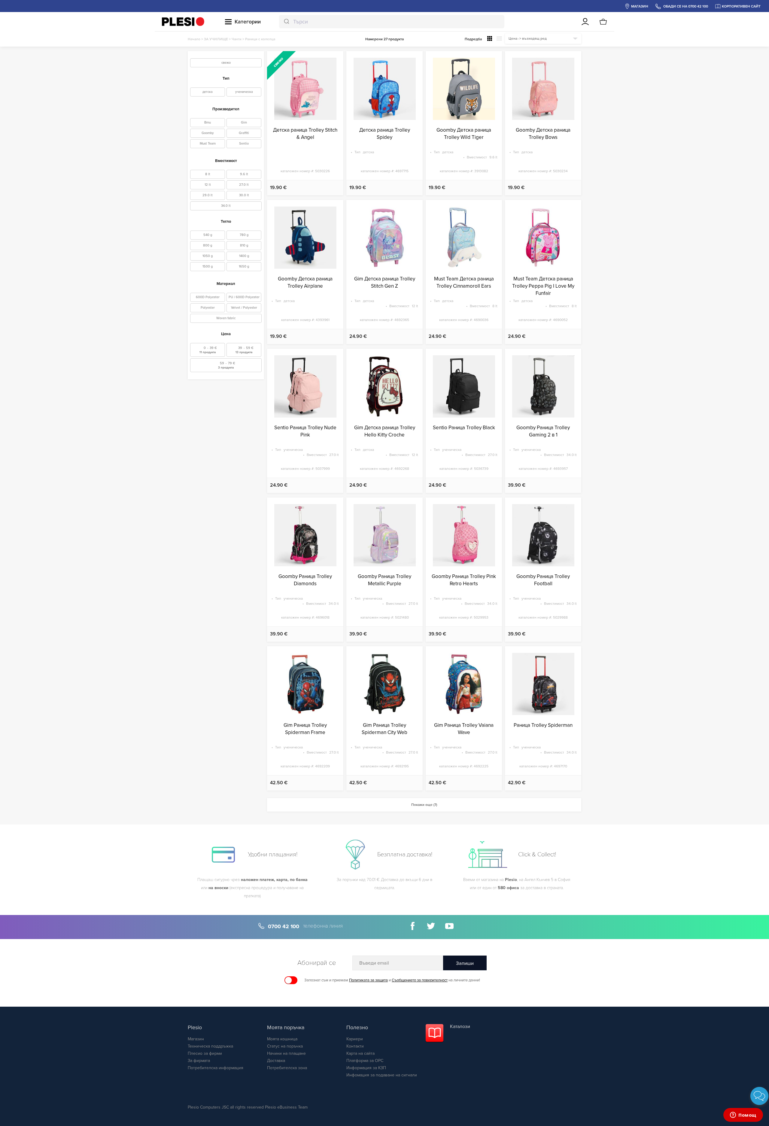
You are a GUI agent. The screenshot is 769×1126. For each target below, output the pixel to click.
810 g (244, 245)
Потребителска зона (287, 1067)
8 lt (207, 174)
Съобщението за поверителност (420, 980)
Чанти (237, 39)
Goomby (208, 133)
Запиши (465, 963)
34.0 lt (226, 206)
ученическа (244, 92)
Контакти (355, 1046)
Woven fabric (226, 318)
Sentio (244, 143)
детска (207, 92)
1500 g (207, 266)
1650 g (244, 266)
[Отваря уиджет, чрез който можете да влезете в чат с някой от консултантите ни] (743, 1115)
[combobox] (391, 21)
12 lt (208, 185)
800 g (207, 245)
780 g (244, 235)
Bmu (207, 122)
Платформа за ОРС (364, 1060)
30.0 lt (244, 195)
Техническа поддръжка (210, 1046)
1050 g (207, 256)
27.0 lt (244, 185)
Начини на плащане (286, 1053)
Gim (244, 122)
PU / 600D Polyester (244, 297)
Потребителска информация (215, 1067)
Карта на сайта (360, 1053)
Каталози (460, 1026)
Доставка (276, 1060)
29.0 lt (207, 195)
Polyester (208, 308)
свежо (226, 63)
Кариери (354, 1039)
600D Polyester (208, 297)
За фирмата (199, 1060)
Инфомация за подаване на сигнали (381, 1075)
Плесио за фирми (205, 1053)
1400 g (244, 256)
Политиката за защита (368, 980)
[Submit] (286, 21)
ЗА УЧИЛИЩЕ (216, 39)
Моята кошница (282, 1039)
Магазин (196, 1039)
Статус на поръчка (285, 1046)
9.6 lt (244, 174)
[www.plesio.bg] (183, 21)
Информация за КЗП (366, 1067)
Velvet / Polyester (244, 308)
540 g (207, 235)
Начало (194, 39)
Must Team (208, 143)
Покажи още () (424, 805)
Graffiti (244, 133)
